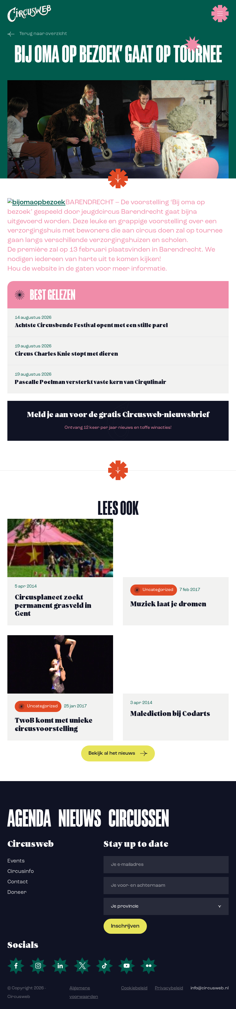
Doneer (16, 892)
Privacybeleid (169, 988)
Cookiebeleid (134, 988)
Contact (17, 882)
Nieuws (79, 818)
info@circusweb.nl (210, 988)
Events (16, 861)
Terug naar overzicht (43, 34)
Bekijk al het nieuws (111, 753)
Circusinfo (20, 871)
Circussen (138, 818)
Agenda (29, 818)
